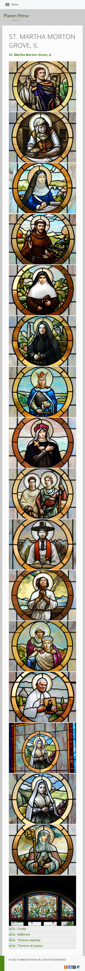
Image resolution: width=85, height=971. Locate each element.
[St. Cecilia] (42, 928)
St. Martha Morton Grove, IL (30, 55)
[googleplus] (74, 967)
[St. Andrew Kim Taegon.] (42, 544)
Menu (14, 4)
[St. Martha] (42, 137)
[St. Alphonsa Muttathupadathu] (42, 290)
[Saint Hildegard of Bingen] (42, 188)
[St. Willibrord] (42, 934)
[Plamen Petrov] (16, 17)
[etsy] (66, 967)
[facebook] (70, 967)
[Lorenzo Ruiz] (42, 595)
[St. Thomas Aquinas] (42, 940)
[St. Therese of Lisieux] (42, 945)
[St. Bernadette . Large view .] (42, 748)
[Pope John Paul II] (42, 697)
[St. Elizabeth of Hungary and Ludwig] (42, 646)
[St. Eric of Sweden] (42, 392)
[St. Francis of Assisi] (42, 239)
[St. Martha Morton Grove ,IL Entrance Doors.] (42, 901)
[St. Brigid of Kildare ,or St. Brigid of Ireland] (42, 849)
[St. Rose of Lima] (42, 443)
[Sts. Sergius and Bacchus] (42, 493)
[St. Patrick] (42, 86)
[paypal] (78, 967)
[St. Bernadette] (42, 799)
